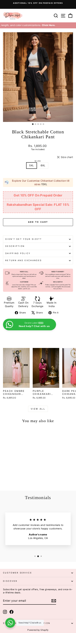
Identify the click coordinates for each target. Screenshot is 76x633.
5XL (31, 165)
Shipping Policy (18, 253)
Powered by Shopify (37, 630)
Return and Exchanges (23, 260)
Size (38, 161)
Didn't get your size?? (23, 239)
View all (38, 408)
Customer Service (17, 573)
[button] (65, 157)
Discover (10, 581)
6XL (43, 165)
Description (15, 246)
